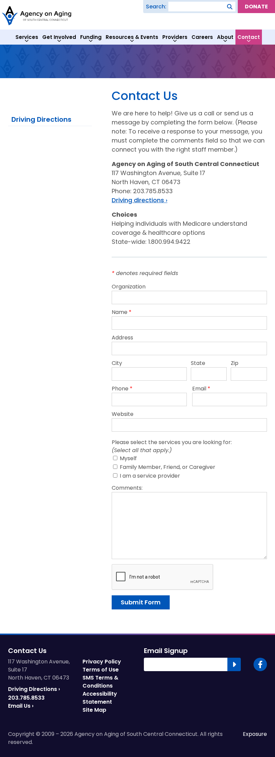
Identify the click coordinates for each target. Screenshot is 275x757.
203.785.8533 (26, 698)
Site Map (94, 710)
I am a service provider (149, 476)
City (117, 363)
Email (201, 388)
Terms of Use (100, 669)
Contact (248, 37)
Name (121, 312)
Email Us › (21, 706)
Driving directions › (139, 200)
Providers (174, 37)
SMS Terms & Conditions (100, 682)
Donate (256, 6)
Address (122, 337)
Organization (129, 286)
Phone (122, 388)
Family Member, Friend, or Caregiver (166, 467)
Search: (156, 6)
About (225, 37)
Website (122, 414)
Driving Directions (41, 119)
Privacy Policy (101, 661)
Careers (202, 37)
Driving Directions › (34, 689)
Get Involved (59, 37)
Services (26, 37)
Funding (91, 37)
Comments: (127, 488)
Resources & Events (132, 37)
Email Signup (166, 650)
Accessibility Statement (99, 698)
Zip (234, 363)
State (198, 363)
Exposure (255, 734)
